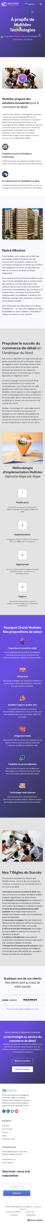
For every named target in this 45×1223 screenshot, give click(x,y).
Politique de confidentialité (31, 1213)
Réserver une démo (22, 1061)
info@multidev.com (8, 1159)
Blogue (4, 1136)
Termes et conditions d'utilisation (13, 1213)
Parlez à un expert (22, 1069)
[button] (29, 4)
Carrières (5, 1132)
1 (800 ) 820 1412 (8, 1163)
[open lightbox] (22, 78)
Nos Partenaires (7, 1129)
